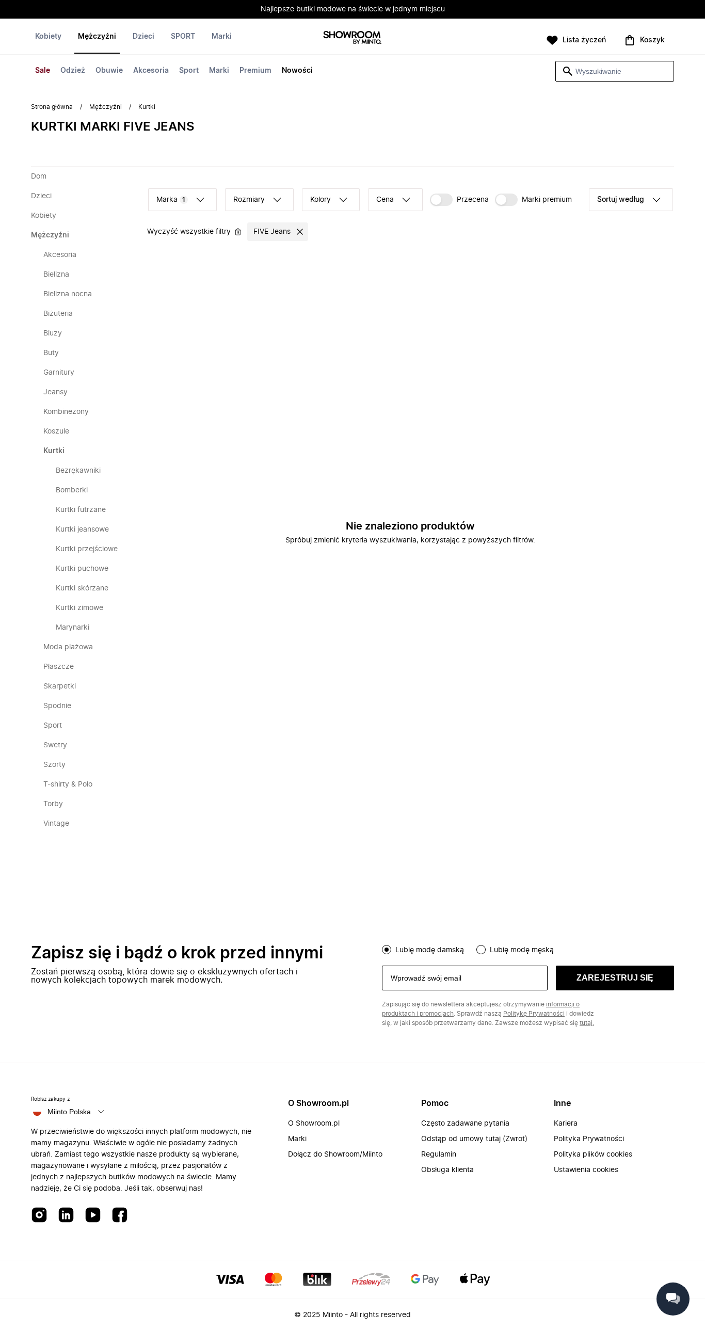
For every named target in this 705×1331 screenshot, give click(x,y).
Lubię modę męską (522, 950)
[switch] (459, 199)
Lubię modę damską (429, 950)
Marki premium (547, 199)
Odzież (72, 70)
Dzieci (143, 36)
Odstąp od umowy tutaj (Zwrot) (474, 1139)
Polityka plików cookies (593, 1154)
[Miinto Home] (352, 38)
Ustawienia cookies (586, 1170)
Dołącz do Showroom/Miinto (335, 1154)
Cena (385, 199)
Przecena (473, 199)
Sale (42, 70)
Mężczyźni (97, 36)
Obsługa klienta (447, 1170)
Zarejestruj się (614, 977)
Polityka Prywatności (589, 1139)
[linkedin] (66, 1216)
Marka (170, 199)
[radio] (386, 949)
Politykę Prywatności (534, 1014)
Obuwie (109, 70)
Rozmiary (249, 199)
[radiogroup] (528, 948)
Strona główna (52, 107)
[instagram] (39, 1216)
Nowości (297, 70)
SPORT (183, 36)
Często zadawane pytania (465, 1123)
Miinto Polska (69, 1112)
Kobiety (48, 36)
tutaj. (587, 1023)
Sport (189, 70)
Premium (255, 70)
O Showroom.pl (314, 1123)
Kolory (320, 199)
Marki (219, 70)
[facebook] (119, 1216)
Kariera (566, 1123)
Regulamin (438, 1154)
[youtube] (93, 1216)
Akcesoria (151, 70)
